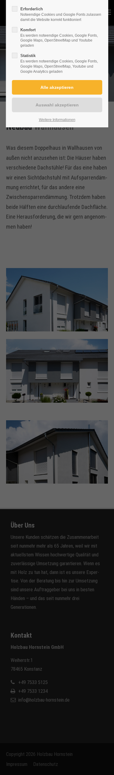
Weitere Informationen (57, 120)
